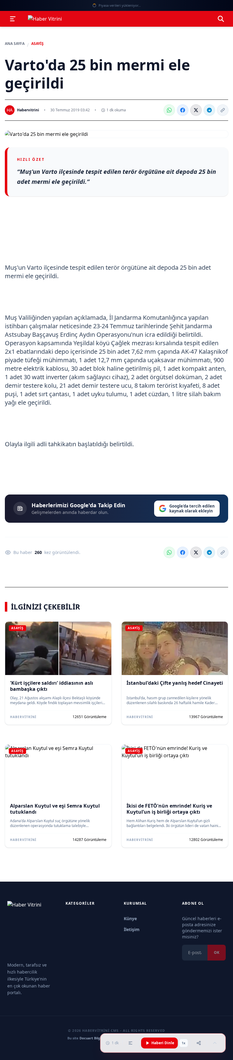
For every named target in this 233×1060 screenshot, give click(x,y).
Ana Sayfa (15, 43)
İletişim (132, 929)
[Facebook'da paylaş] (182, 110)
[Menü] (12, 18)
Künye (130, 918)
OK (216, 952)
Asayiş (37, 43)
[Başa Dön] (214, 1043)
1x (183, 1043)
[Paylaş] (198, 1043)
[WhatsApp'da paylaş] (169, 110)
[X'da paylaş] (196, 110)
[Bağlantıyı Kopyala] (222, 110)
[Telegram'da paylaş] (209, 110)
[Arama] (221, 19)
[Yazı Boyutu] (130, 1043)
